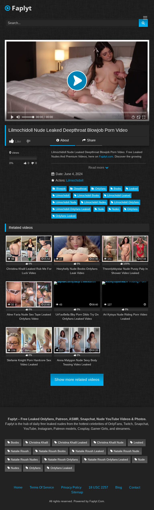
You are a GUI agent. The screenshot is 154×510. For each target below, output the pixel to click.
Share (91, 140)
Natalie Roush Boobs (52, 451)
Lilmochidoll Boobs (88, 195)
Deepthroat (80, 188)
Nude (101, 209)
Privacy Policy (71, 487)
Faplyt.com (106, 156)
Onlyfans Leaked (65, 215)
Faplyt (21, 8)
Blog (118, 487)
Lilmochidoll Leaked (118, 195)
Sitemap (77, 492)
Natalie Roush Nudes (24, 459)
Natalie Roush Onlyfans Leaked (108, 459)
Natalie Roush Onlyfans (63, 459)
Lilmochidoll (74, 180)
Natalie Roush (20, 451)
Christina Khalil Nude (110, 442)
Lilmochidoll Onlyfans (126, 202)
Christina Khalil (38, 442)
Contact (134, 487)
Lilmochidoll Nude (66, 202)
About (64, 140)
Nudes (115, 209)
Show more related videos (77, 379)
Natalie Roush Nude (126, 451)
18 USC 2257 (98, 487)
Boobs (117, 188)
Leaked (133, 188)
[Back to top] (141, 498)
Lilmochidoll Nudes (95, 202)
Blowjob (60, 188)
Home (18, 487)
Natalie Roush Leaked (90, 451)
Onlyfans (100, 188)
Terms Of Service (42, 487)
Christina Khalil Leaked (72, 442)
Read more (96, 167)
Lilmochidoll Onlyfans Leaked (73, 209)
